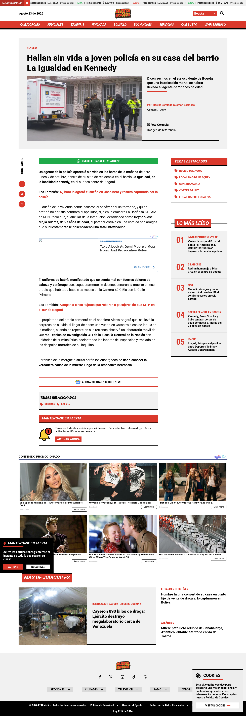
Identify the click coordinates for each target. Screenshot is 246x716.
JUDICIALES (55, 24)
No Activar (38, 566)
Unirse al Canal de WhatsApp (100, 161)
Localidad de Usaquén (194, 177)
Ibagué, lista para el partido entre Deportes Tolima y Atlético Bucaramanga (204, 346)
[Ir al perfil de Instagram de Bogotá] (122, 677)
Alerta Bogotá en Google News (101, 382)
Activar (13, 566)
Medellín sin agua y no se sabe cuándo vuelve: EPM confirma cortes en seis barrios (203, 294)
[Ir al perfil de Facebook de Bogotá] (100, 677)
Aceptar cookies (215, 705)
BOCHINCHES (143, 24)
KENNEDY (50, 404)
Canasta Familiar (12, 3)
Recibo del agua (190, 170)
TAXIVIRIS (77, 24)
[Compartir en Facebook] (22, 184)
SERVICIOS (166, 24)
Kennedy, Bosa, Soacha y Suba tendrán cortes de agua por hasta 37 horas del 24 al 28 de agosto (205, 321)
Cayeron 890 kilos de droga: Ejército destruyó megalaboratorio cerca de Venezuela (118, 619)
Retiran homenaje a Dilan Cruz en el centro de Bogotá (204, 270)
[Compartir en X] (22, 194)
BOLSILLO (120, 24)
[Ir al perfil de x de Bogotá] (110, 677)
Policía (65, 404)
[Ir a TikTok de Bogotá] (134, 677)
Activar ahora (68, 439)
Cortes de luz (189, 190)
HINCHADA (99, 24)
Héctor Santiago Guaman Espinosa (174, 104)
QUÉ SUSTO (189, 24)
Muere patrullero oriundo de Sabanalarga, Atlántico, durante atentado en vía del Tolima (192, 632)
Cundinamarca (189, 184)
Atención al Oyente (131, 705)
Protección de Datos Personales (167, 705)
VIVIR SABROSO (215, 24)
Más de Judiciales (47, 577)
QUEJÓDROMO (30, 24)
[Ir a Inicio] (123, 14)
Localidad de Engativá (195, 197)
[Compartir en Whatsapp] (22, 204)
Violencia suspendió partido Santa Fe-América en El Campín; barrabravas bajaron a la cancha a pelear (205, 246)
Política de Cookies (217, 697)
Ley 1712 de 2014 (123, 711)
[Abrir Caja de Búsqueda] (222, 13)
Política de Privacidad (102, 705)
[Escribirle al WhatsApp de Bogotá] (145, 677)
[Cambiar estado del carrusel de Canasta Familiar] (27, 3)
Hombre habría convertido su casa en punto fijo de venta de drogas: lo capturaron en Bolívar (193, 598)
